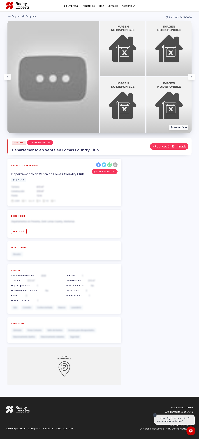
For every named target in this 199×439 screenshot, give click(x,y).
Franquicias (88, 5)
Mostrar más (19, 231)
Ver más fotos (180, 127)
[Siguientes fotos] (191, 77)
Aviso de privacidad (15, 428)
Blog (101, 5)
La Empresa (71, 5)
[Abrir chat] (191, 431)
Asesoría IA (128, 5)
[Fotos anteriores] (7, 77)
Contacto (113, 5)
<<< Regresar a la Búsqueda (21, 16)
